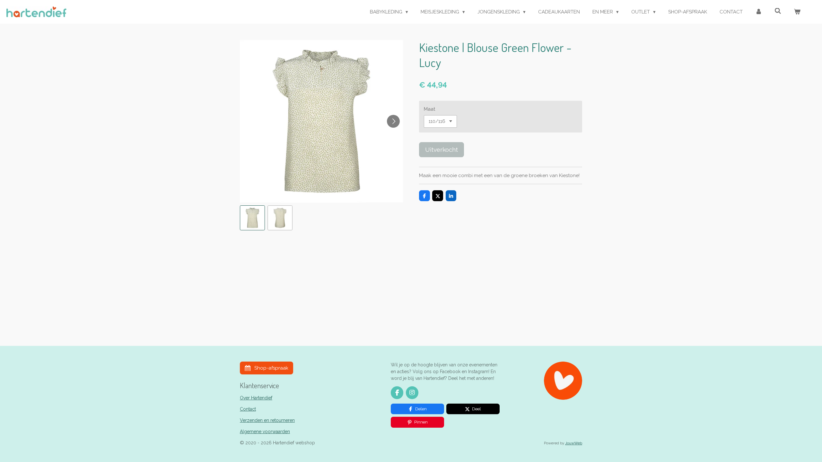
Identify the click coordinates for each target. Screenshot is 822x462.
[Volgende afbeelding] (393, 121)
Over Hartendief (256, 397)
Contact (248, 409)
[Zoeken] (778, 11)
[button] (252, 217)
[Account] (758, 12)
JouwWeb (573, 443)
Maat (429, 109)
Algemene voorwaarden (265, 431)
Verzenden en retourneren (267, 420)
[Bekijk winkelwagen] (797, 12)
